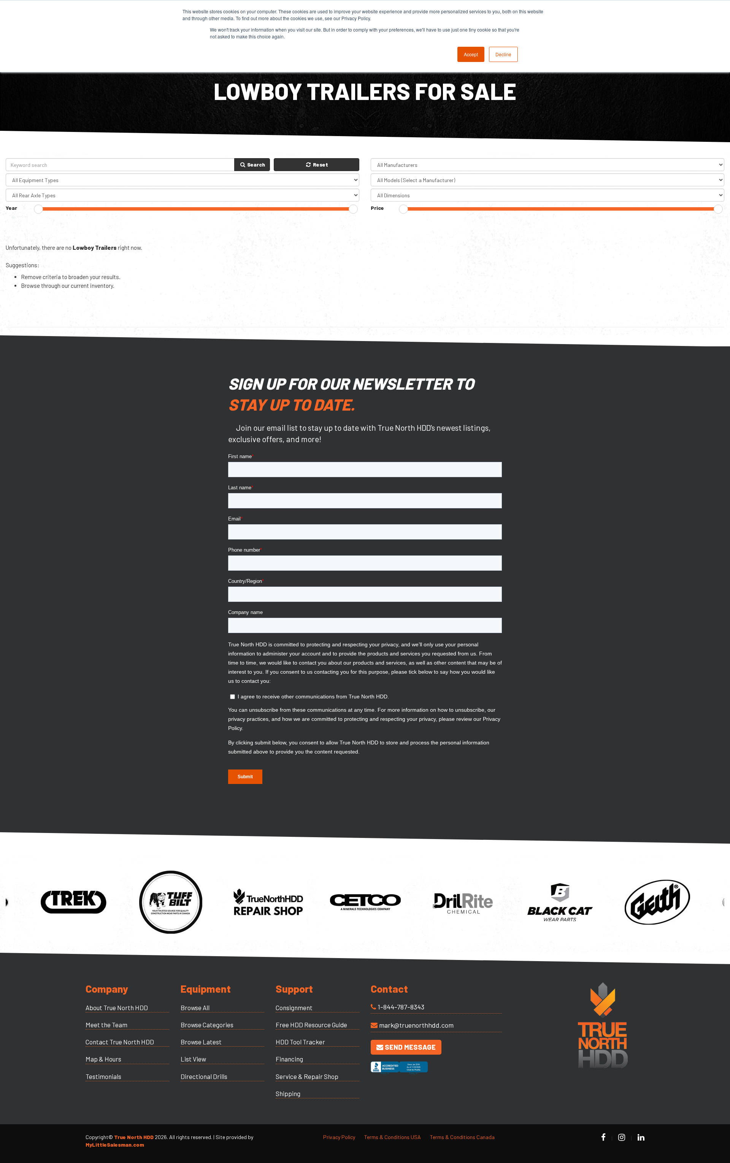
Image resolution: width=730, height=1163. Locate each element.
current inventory (92, 285)
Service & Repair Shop (307, 1076)
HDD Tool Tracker (300, 1042)
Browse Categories (207, 1024)
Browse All (195, 1007)
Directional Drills (204, 1076)
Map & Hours (103, 1059)
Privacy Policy (339, 1137)
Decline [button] (503, 54)
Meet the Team (106, 1024)
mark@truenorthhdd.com (416, 1025)
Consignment (294, 1007)
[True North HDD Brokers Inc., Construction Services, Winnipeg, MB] (399, 1074)
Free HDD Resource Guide (311, 1024)
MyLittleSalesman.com (115, 1144)
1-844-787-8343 (401, 1007)
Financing (289, 1059)
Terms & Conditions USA (392, 1137)
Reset (320, 164)
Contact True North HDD (120, 1042)
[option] (73, 902)
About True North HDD (117, 1007)
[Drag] (38, 209)
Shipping (288, 1093)
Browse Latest (201, 1042)
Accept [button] (471, 54)
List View (193, 1059)
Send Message (409, 1047)
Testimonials (103, 1076)
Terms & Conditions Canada (462, 1137)
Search (255, 164)
